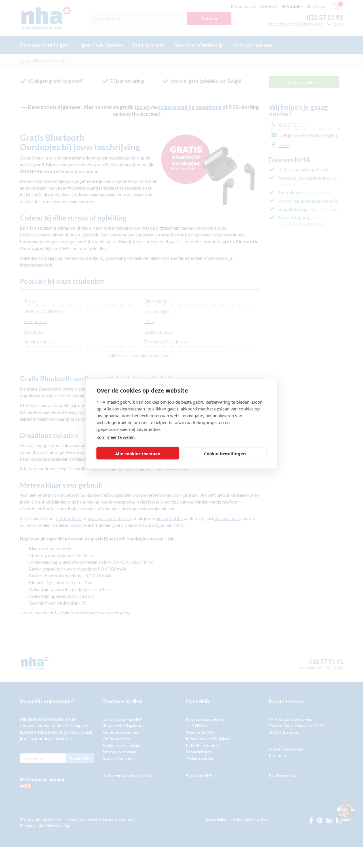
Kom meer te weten (115, 437)
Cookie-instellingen (225, 453)
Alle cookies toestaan (138, 453)
